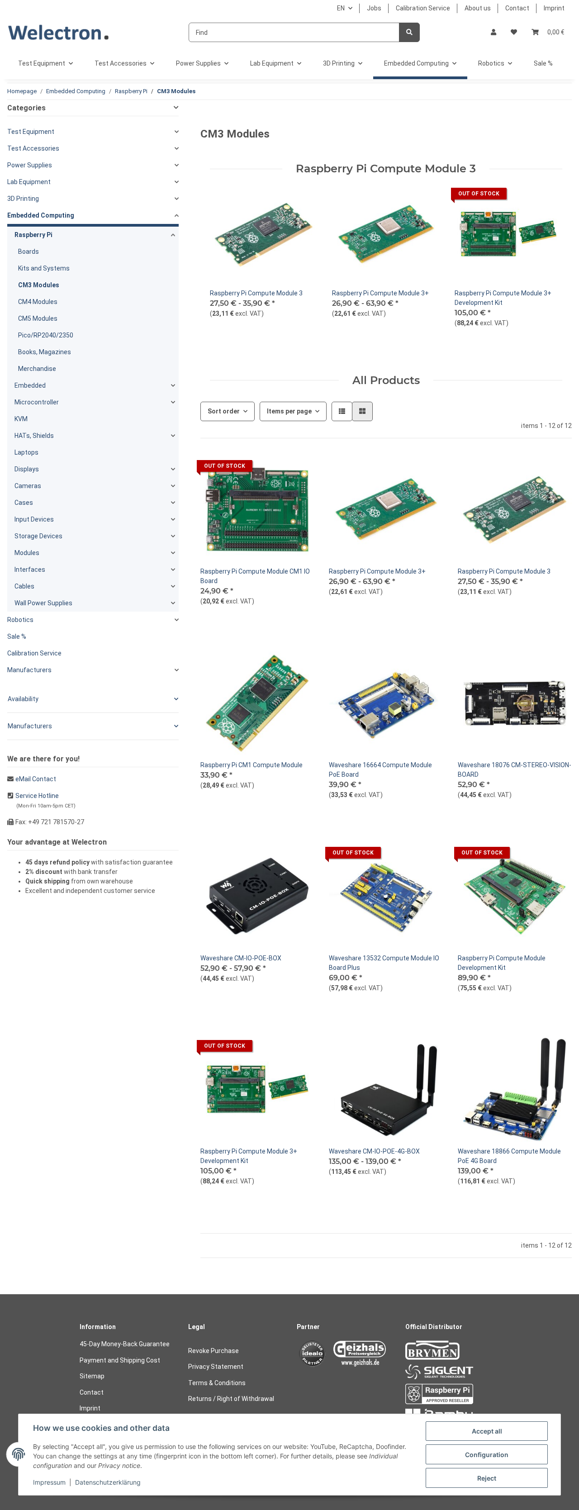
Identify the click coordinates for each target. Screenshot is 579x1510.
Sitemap (92, 1376)
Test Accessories (33, 148)
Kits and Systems (44, 268)
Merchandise (37, 368)
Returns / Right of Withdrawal (231, 1398)
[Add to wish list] (547, 196)
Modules (26, 552)
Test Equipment (30, 131)
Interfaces (29, 569)
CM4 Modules (37, 301)
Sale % (16, 636)
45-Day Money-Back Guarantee (125, 1344)
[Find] (409, 32)
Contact (517, 8)
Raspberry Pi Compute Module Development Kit (502, 962)
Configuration (486, 1454)
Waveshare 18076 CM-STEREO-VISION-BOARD (514, 769)
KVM (21, 419)
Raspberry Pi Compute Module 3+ (380, 293)
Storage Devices (38, 536)
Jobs (374, 8)
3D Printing (23, 198)
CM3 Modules (38, 285)
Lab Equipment (29, 181)
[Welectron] (58, 32)
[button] (493, 32)
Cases (23, 502)
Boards (28, 251)
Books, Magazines (44, 352)
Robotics (20, 619)
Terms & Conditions (217, 1383)
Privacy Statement (215, 1366)
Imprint (554, 8)
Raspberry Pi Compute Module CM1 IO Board (255, 576)
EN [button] (341, 8)
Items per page (289, 411)
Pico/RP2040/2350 (45, 335)
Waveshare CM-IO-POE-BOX (240, 958)
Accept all (487, 1431)
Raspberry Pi (33, 234)
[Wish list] (513, 32)
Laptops (26, 452)
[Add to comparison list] (523, 196)
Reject (486, 1478)
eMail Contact (35, 779)
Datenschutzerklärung (108, 1482)
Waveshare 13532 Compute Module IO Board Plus (384, 962)
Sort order (224, 411)
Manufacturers (29, 670)
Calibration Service (423, 8)
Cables (24, 586)
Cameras (27, 485)
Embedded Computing (40, 215)
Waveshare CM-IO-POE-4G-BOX (374, 1151)
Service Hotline (37, 795)
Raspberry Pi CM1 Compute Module (251, 765)
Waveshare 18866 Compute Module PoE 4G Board (509, 1156)
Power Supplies (29, 165)
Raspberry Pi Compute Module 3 (256, 293)
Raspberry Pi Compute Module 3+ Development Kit (503, 298)
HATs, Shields (34, 435)
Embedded (30, 385)
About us (478, 8)
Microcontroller (36, 402)
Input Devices (34, 519)
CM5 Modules (37, 318)
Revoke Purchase (213, 1350)
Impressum (49, 1482)
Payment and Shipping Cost (120, 1360)
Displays (26, 469)
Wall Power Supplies (43, 603)
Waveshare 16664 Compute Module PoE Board (380, 769)
